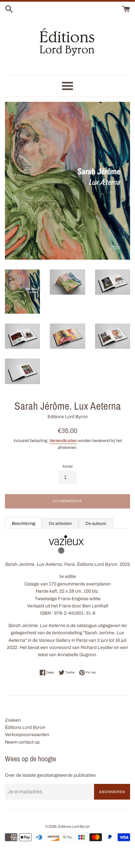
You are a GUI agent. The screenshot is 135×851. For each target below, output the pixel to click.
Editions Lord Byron (74, 826)
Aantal (67, 466)
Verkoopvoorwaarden (27, 734)
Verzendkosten (63, 440)
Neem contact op (22, 742)
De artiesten (60, 523)
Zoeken (13, 720)
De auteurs (96, 523)
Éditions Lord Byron (25, 727)
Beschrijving (23, 523)
